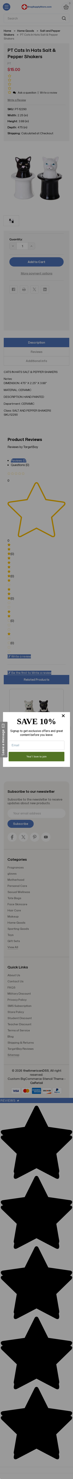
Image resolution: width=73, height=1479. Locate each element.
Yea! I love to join (36, 756)
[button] (3, 739)
